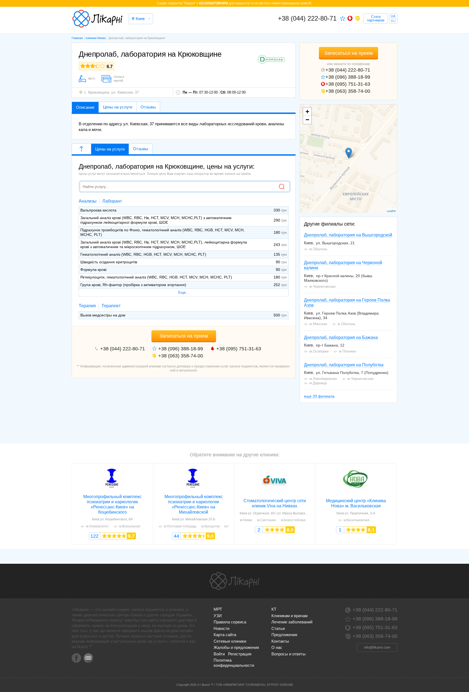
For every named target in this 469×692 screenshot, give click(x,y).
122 (94, 536)
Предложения (284, 634)
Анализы (88, 201)
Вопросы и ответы (288, 654)
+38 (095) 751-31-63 (347, 84)
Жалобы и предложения (236, 647)
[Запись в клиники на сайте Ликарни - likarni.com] (97, 18)
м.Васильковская (356, 520)
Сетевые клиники (230, 641)
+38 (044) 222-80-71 (307, 18)
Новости (221, 628)
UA (393, 16)
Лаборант (112, 201)
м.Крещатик (210, 526)
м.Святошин (266, 520)
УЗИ (218, 615)
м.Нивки (246, 520)
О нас (276, 647)
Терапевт (111, 305)
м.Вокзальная (129, 526)
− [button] (307, 119)
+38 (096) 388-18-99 (347, 77)
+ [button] (307, 111)
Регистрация (239, 654)
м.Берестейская (293, 520)
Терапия (87, 305)
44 (176, 536)
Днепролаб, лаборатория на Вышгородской (348, 235)
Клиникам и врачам (289, 615)
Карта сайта (225, 634)
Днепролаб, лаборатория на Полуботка (344, 365)
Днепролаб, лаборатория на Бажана (341, 337)
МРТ (218, 609)
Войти (219, 654)
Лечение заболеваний (291, 622)
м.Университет (97, 526)
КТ (273, 609)
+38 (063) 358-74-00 (347, 91)
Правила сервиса (230, 622)
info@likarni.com (377, 647)
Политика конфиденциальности (234, 662)
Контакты (280, 641)
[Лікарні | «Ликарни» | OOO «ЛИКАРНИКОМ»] (234, 581)
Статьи (278, 628)
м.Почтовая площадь (180, 526)
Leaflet (391, 211)
